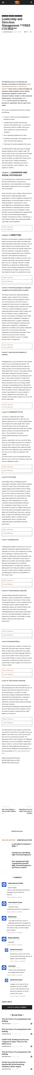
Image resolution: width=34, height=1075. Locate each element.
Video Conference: (8, 345)
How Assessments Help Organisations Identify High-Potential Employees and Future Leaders (21, 864)
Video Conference (8, 227)
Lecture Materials (8, 229)
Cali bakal (11, 966)
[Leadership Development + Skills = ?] (6, 846)
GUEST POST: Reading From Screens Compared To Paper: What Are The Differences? (15, 1042)
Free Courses (10, 13)
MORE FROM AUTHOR (24, 840)
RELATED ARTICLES (8, 840)
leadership (11, 15)
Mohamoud (12, 916)
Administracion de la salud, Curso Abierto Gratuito (25, 811)
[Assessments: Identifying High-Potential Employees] (6, 855)
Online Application (18, 751)
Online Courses (18, 15)
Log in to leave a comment (14, 897)
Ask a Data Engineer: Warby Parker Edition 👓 (9, 811)
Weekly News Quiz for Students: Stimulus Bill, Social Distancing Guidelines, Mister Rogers (14, 1064)
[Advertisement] (17, 8)
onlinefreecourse (8, 31)
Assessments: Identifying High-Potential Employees (21, 854)
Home (3, 13)
